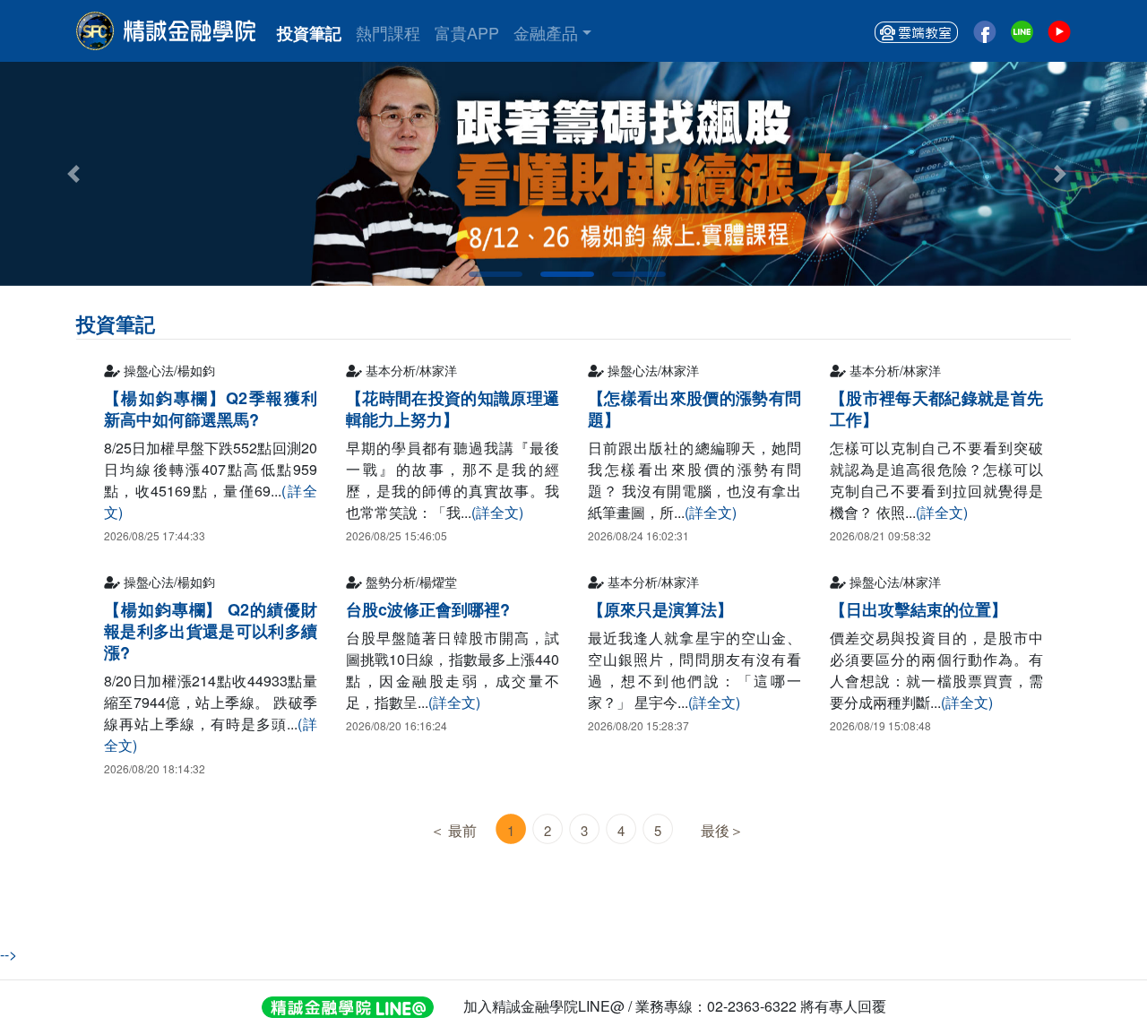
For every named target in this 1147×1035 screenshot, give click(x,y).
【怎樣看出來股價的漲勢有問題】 (694, 408)
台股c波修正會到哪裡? (428, 609)
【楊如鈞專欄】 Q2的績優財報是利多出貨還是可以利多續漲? (210, 631)
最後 (715, 830)
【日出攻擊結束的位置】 (918, 609)
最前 (462, 830)
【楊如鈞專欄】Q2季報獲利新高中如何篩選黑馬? (210, 408)
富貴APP (467, 32)
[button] (1060, 174)
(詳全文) (497, 512)
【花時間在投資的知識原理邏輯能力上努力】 (452, 408)
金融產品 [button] (545, 32)
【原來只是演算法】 (660, 609)
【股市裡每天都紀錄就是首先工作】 (936, 408)
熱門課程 (388, 32)
